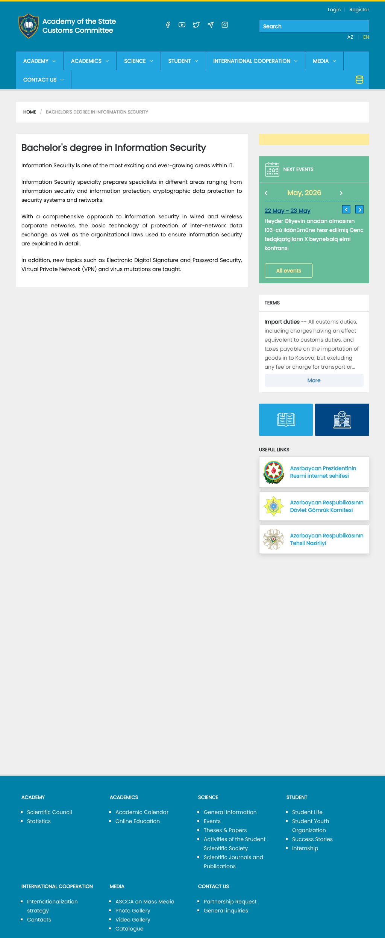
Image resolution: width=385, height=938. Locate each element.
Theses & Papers (225, 830)
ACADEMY (36, 61)
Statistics (39, 821)
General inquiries (226, 910)
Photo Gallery (132, 910)
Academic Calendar (141, 812)
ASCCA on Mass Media (144, 901)
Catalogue (129, 928)
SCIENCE (135, 61)
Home (29, 112)
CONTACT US (39, 79)
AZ (351, 37)
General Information (230, 812)
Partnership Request (230, 901)
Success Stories (312, 839)
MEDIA (321, 61)
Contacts (39, 919)
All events (289, 270)
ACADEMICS (86, 61)
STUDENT (179, 61)
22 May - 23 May (288, 211)
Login (334, 9)
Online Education (137, 821)
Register (359, 9)
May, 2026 (304, 193)
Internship (305, 848)
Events (212, 821)
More (314, 380)
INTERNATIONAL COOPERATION (252, 61)
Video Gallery (132, 919)
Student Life (307, 812)
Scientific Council (49, 812)
